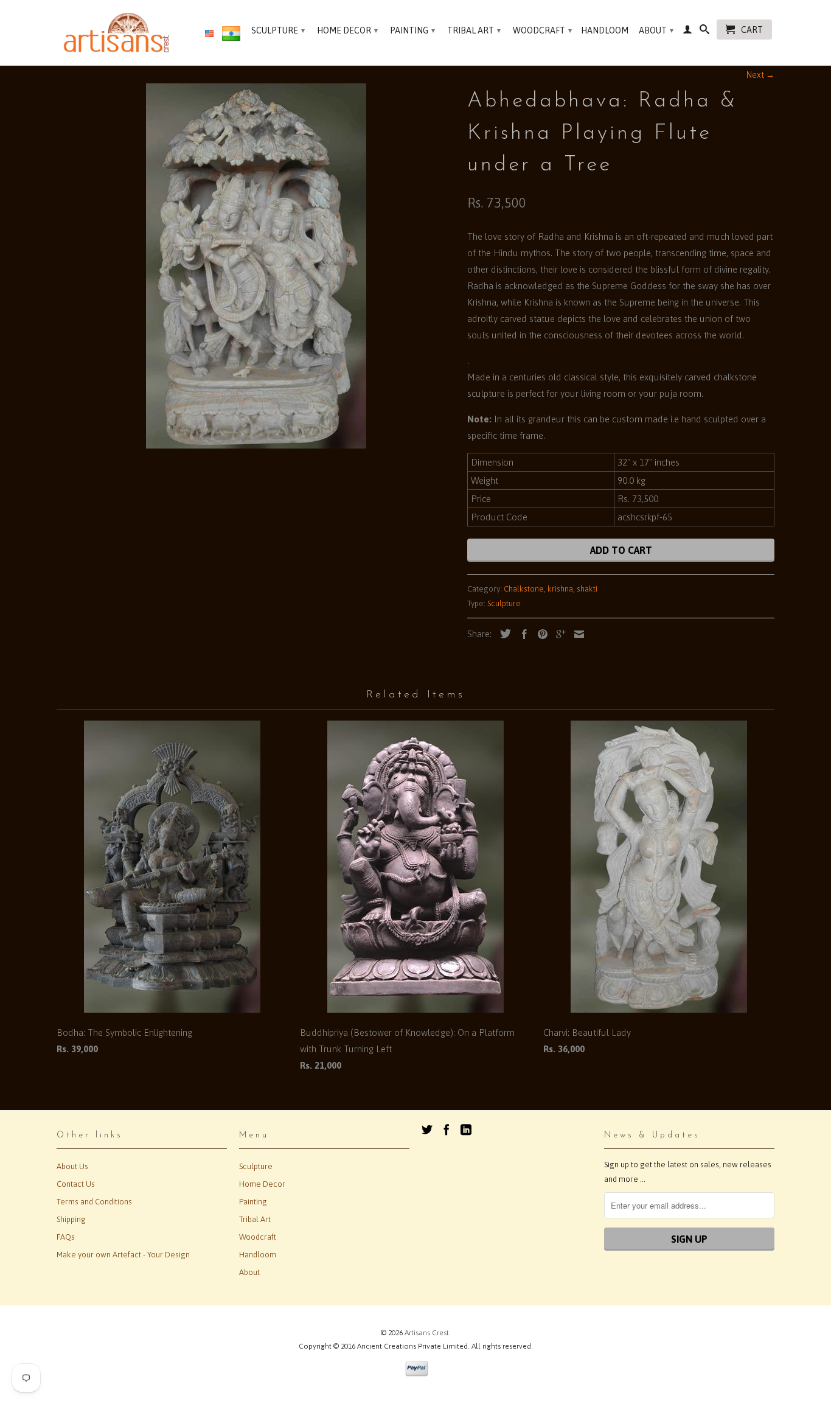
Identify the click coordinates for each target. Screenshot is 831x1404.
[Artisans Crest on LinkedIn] (466, 1129)
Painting (412, 30)
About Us (72, 1166)
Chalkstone (524, 588)
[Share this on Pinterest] (540, 634)
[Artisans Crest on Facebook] (446, 1129)
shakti (587, 588)
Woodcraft (542, 30)
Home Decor (347, 30)
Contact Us (76, 1184)
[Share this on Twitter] (502, 633)
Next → (760, 75)
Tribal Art (474, 30)
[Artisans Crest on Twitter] (427, 1129)
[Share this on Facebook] (521, 634)
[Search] (704, 31)
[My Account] (687, 31)
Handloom (604, 30)
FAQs (66, 1237)
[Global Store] (209, 34)
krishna (560, 588)
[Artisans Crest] (119, 32)
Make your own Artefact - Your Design (123, 1254)
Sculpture (278, 30)
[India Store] (231, 36)
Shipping (71, 1219)
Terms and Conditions (94, 1201)
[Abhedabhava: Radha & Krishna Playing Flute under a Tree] (256, 266)
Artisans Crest (427, 1333)
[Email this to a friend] (576, 634)
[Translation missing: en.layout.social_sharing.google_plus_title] (558, 634)
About (656, 30)
